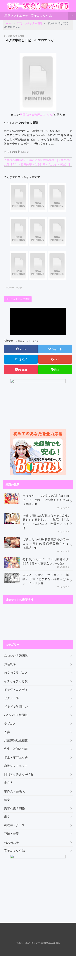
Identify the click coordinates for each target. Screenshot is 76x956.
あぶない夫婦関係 (16, 656)
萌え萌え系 (11, 842)
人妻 (7, 732)
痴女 (7, 817)
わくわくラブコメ (16, 672)
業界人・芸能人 (14, 791)
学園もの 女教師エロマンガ (37, 114)
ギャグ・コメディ (16, 690)
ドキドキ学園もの (16, 706)
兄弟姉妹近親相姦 (16, 740)
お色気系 (10, 664)
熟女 (7, 800)
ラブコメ (10, 723)
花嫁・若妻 (11, 833)
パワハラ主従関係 (16, 715)
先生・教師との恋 (16, 749)
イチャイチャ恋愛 (16, 681)
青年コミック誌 (41, 15)
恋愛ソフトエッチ (16, 15)
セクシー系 (11, 698)
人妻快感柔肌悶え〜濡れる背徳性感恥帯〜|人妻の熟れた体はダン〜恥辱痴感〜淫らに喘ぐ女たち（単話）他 (38, 162)
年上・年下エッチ (16, 757)
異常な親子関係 (14, 808)
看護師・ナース (14, 825)
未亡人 (8, 783)
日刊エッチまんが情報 (18, 299)
